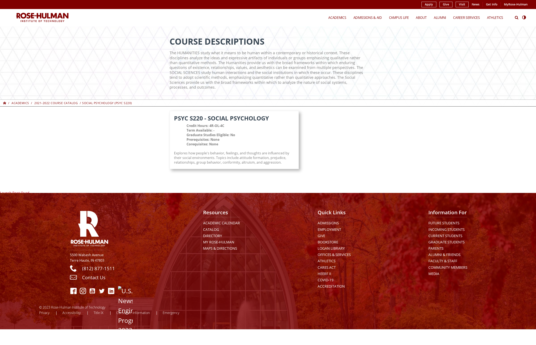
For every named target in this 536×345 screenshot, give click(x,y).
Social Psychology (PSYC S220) (107, 103)
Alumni (440, 17)
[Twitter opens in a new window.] (102, 291)
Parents (435, 248)
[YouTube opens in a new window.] (92, 291)
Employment (329, 229)
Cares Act (327, 267)
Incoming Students (446, 229)
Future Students (443, 223)
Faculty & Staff (442, 260)
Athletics (495, 17)
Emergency (171, 312)
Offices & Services (334, 254)
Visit (462, 4)
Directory (212, 235)
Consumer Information (133, 312)
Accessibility (71, 312)
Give (446, 4)
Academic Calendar (221, 223)
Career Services (466, 17)
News (475, 4)
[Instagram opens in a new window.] (83, 291)
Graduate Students (446, 242)
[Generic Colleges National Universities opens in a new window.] (121, 291)
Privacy (44, 312)
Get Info (491, 4)
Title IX (98, 312)
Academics (337, 17)
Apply (429, 4)
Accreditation (331, 286)
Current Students (445, 235)
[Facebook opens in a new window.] (73, 291)
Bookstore (328, 242)
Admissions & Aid (367, 17)
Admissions (328, 223)
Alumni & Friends (444, 254)
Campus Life (399, 17)
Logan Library (331, 248)
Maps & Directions (220, 248)
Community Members (447, 267)
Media (433, 273)
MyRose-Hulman (516, 4)
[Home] (4, 103)
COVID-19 (326, 280)
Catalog (211, 229)
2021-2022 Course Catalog (56, 103)
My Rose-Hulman (218, 242)
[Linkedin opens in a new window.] (111, 291)
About (421, 17)
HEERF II (324, 273)
